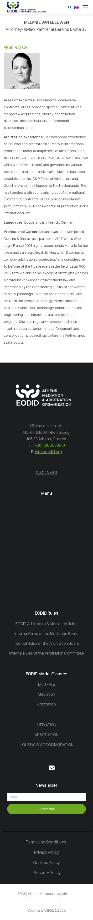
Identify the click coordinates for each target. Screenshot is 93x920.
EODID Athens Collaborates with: (43, 893)
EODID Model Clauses (46, 674)
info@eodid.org (48, 451)
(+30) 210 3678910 (49, 445)
